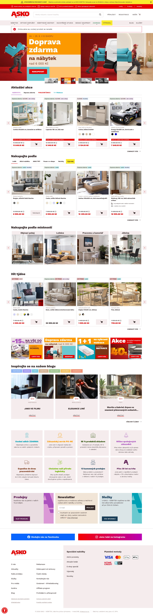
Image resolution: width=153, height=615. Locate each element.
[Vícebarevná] (57, 203)
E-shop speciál (72, 567)
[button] (4, 610)
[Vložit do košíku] (36, 144)
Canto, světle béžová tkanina (56, 197)
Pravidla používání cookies (44, 602)
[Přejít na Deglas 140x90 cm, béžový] (93, 294)
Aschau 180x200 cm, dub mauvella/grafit (92, 197)
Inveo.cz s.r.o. (84, 611)
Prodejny (129, 6)
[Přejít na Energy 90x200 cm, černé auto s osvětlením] (125, 114)
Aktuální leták (72, 562)
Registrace (124, 14)
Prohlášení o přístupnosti (46, 593)
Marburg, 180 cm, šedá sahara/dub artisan (123, 198)
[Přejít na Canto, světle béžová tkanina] (60, 183)
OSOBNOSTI (77, 371)
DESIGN (27, 371)
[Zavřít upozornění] (151, 2)
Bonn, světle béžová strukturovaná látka (60, 309)
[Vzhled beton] (83, 134)
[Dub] (86, 134)
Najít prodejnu (22, 519)
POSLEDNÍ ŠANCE (44, 92)
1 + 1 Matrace (58, 92)
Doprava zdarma (29, 92)
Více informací (72, 518)
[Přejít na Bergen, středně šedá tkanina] (27, 183)
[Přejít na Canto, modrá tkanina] (27, 294)
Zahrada (96, 23)
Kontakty (139, 6)
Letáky (121, 6)
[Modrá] (116, 134)
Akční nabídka (25, 161)
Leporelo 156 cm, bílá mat (55, 128)
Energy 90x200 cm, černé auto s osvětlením (122, 129)
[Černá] (112, 134)
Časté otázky (41, 574)
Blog (131, 23)
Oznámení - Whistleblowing (47, 583)
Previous (8, 123)
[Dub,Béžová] (79, 314)
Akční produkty (73, 557)
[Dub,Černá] (83, 314)
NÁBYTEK (43, 371)
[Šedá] (14, 203)
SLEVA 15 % (16, 92)
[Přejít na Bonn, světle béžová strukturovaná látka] (60, 294)
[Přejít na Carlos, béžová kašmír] (93, 114)
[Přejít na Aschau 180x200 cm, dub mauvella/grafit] (93, 183)
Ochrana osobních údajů (43, 599)
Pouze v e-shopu (49, 161)
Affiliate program (43, 588)
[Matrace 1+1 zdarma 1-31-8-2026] (76, 57)
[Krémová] (50, 203)
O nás (13, 564)
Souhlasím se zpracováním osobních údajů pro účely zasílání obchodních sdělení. (73, 515)
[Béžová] (79, 134)
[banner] (27, 348)
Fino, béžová (115, 309)
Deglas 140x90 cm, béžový (87, 309)
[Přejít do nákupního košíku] (136, 14)
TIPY (35, 371)
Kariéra (14, 588)
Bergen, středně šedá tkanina (23, 197)
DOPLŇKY (65, 371)
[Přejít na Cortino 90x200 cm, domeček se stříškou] (27, 114)
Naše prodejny (16, 574)
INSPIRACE (17, 371)
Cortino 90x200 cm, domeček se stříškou (27, 128)
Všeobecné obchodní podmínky (20, 599)
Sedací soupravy (82, 23)
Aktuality (14, 569)
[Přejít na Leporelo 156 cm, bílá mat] (60, 114)
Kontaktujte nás (42, 579)
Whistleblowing (15, 602)
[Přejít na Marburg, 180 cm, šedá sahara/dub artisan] (125, 183)
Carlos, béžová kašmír (86, 128)
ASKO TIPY (36, 161)
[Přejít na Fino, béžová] (125, 294)
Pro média (15, 583)
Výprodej (70, 161)
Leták (14, 161)
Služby (139, 23)
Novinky (61, 161)
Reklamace (40, 564)
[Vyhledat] (100, 14)
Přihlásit (111, 14)
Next (144, 123)
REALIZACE (54, 371)
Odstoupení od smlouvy (45, 569)
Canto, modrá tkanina (20, 309)
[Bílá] (93, 134)
